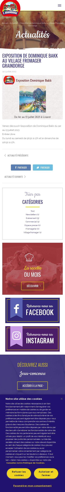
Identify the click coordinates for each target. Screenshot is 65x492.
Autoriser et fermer (46, 473)
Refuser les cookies (19, 473)
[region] (32, 443)
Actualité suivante (14, 176)
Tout (32, 211)
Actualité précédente (18, 155)
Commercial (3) (32, 222)
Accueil (5, 23)
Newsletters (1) (32, 214)
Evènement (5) (32, 218)
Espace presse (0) (33, 225)
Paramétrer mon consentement (32, 485)
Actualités (14, 23)
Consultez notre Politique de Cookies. (25, 463)
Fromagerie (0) (32, 229)
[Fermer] (61, 398)
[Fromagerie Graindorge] (10, 10)
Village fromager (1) (32, 232)
